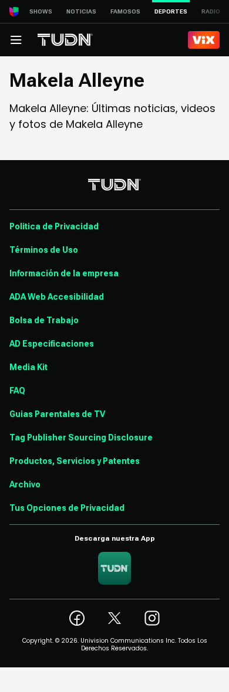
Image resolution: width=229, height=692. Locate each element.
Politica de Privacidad (54, 226)
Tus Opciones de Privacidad (66, 508)
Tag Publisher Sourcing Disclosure (81, 437)
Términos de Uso (43, 250)
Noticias (81, 11)
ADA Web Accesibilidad (56, 296)
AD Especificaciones (51, 343)
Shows (40, 11)
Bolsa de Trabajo (44, 320)
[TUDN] (65, 39)
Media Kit (28, 367)
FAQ (17, 390)
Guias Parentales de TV (57, 414)
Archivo (25, 484)
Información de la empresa (64, 273)
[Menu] (16, 40)
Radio (210, 11)
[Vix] (204, 40)
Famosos (125, 11)
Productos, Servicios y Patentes (74, 461)
